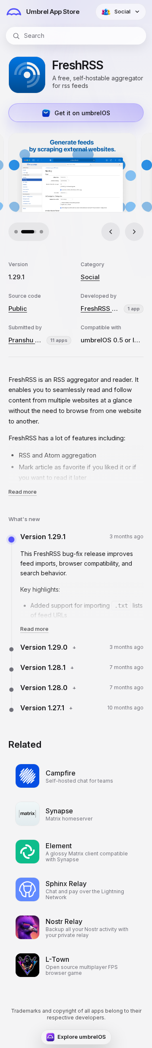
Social (90, 277)
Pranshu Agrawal (25, 340)
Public (17, 308)
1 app (134, 309)
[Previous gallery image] (110, 231)
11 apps (59, 340)
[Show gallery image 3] (41, 231)
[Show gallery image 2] (28, 231)
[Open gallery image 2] (72, 172)
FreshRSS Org (100, 308)
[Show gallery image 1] (16, 231)
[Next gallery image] (134, 231)
